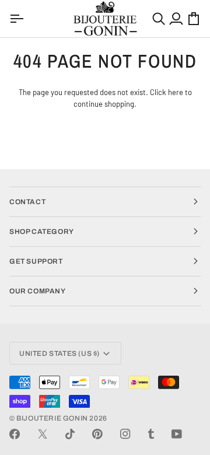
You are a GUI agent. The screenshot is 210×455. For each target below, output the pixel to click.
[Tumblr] (151, 434)
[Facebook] (14, 434)
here (175, 92)
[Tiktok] (70, 434)
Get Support (36, 261)
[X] (42, 434)
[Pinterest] (97, 434)
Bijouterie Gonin (52, 418)
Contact (27, 202)
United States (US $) (59, 353)
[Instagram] (125, 434)
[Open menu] (18, 18)
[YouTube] (177, 434)
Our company (37, 291)
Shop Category (41, 232)
